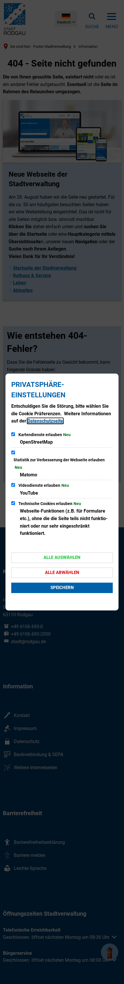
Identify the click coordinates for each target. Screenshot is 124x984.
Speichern (62, 587)
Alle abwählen (62, 572)
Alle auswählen (62, 557)
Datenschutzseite (45, 421)
